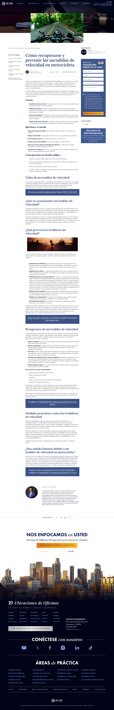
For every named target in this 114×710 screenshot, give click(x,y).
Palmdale (45, 615)
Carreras (85, 689)
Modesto (56, 612)
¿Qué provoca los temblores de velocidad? (14, 66)
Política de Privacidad (74, 705)
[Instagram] (62, 648)
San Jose (44, 618)
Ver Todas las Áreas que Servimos (30, 628)
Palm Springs (35, 615)
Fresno (44, 612)
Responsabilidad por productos (43, 679)
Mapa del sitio (89, 705)
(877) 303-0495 (103, 5)
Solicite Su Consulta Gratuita (57, 545)
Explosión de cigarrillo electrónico (92, 679)
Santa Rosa (34, 621)
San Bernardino (35, 618)
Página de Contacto (96, 106)
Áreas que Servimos (49, 3)
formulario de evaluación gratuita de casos (58, 402)
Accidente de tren (38, 670)
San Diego (56, 618)
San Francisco (12, 621)
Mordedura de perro (88, 670)
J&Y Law (35, 705)
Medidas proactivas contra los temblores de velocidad (16, 74)
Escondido (34, 612)
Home (9, 48)
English (110, 2)
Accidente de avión (87, 676)
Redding (55, 615)
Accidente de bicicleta (40, 676)
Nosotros (20, 3)
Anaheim (11, 612)
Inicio (10, 689)
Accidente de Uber (14, 670)
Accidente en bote (63, 679)
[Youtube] (24, 648)
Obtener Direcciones (72, 629)
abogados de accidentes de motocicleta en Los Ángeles (63, 456)
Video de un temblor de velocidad (15, 58)
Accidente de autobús (15, 683)
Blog (11, 48)
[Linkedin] (77, 648)
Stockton (44, 621)
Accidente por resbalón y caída (67, 670)
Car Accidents (85, 124)
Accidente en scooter (64, 673)
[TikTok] (90, 648)
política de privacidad (95, 108)
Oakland (11, 615)
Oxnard (22, 615)
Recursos (62, 3)
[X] (37, 648)
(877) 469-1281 (43, 465)
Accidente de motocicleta (16, 676)
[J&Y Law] (7, 3)
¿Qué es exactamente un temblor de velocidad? (15, 62)
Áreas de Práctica (33, 3)
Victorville (56, 621)
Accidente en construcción (41, 673)
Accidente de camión (88, 673)
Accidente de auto (14, 679)
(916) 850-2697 (71, 627)
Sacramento (23, 618)
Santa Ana (23, 621)
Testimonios (74, 3)
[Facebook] (50, 648)
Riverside (11, 618)
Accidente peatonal (39, 683)
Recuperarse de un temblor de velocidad (14, 70)
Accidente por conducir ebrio (67, 676)
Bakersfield (23, 612)
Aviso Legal (61, 705)
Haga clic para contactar (38, 318)
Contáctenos (86, 3)
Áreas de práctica (60, 689)
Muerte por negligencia (16, 673)
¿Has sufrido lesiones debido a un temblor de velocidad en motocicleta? (15, 79)
